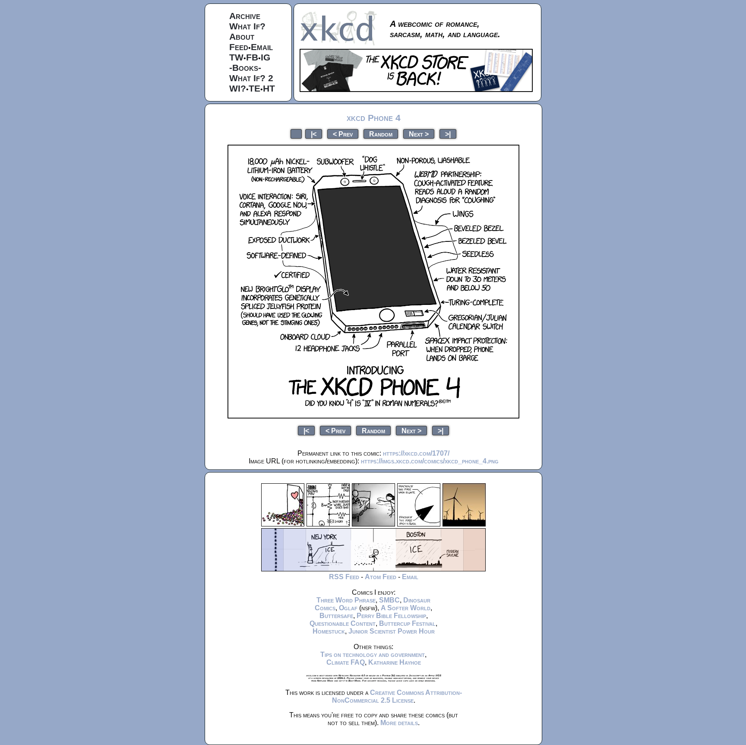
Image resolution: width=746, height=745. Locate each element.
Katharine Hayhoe (394, 662)
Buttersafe (336, 615)
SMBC (389, 600)
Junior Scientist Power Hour (391, 631)
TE (254, 88)
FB (252, 57)
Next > (419, 133)
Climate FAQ (345, 662)
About (241, 36)
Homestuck (329, 631)
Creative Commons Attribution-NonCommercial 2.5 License (397, 696)
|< (313, 133)
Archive (244, 16)
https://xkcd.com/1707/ (416, 453)
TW (236, 57)
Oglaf (348, 608)
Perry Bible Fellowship (391, 615)
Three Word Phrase (346, 600)
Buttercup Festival (407, 623)
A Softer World (405, 608)
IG (265, 57)
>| (448, 133)
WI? (237, 88)
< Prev (343, 133)
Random (380, 133)
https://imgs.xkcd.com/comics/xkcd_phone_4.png (430, 461)
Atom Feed (380, 576)
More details (399, 722)
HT (269, 88)
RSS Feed (344, 576)
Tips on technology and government (372, 654)
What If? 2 (251, 78)
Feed (238, 47)
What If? (247, 26)
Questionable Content (343, 623)
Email (262, 47)
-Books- (245, 68)
